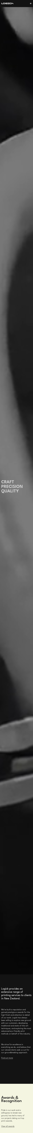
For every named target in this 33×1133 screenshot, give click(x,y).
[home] (7, 3)
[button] (31, 3)
